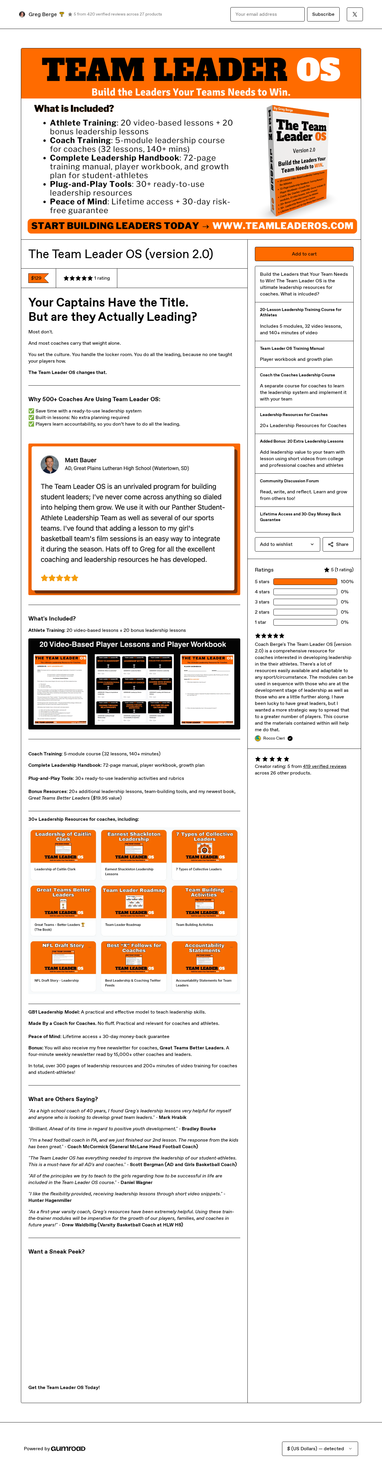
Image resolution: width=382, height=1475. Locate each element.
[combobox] (287, 544)
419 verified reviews (324, 766)
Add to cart (304, 254)
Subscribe (323, 14)
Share (342, 544)
